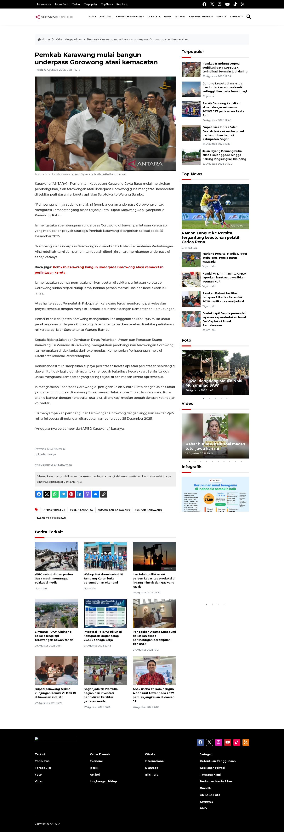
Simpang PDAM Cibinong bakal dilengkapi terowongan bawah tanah (54, 636)
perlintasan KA (81, 510)
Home (92, 16)
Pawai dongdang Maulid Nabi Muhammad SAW (213, 383)
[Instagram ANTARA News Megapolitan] (219, 4)
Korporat (206, 801)
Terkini (76, 4)
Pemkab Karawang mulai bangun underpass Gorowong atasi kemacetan (137, 39)
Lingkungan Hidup (201, 16)
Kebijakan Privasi (212, 768)
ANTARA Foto (210, 795)
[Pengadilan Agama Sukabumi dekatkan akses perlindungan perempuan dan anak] (154, 613)
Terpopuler (90, 4)
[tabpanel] (215, 372)
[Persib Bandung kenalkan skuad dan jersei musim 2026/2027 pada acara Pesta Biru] (191, 109)
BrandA (205, 788)
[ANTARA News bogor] (54, 16)
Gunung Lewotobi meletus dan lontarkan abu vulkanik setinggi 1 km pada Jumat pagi (224, 87)
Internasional (154, 761)
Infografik (192, 466)
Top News (107, 4)
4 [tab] (221, 398)
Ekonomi (96, 761)
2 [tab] (210, 398)
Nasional (106, 16)
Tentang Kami (210, 774)
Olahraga (151, 768)
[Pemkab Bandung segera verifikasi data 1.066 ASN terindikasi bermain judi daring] (191, 69)
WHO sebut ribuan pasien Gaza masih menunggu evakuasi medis (54, 578)
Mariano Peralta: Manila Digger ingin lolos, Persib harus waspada (224, 258)
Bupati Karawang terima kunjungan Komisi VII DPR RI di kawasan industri (55, 693)
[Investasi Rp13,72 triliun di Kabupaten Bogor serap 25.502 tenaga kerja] (105, 613)
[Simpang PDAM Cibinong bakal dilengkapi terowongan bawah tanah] (56, 613)
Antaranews (44, 4)
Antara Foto (61, 4)
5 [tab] (227, 398)
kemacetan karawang (114, 510)
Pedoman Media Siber (216, 781)
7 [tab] (224, 461)
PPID (203, 808)
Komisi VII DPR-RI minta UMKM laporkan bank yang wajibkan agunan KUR (224, 277)
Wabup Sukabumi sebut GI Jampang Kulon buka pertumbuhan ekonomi (103, 578)
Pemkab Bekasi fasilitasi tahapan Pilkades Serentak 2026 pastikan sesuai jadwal (223, 297)
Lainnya (235, 16)
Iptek (167, 16)
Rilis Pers (121, 4)
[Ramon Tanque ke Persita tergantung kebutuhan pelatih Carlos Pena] (215, 206)
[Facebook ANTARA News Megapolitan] (204, 4)
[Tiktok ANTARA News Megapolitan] (235, 4)
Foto (186, 340)
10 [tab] (241, 461)
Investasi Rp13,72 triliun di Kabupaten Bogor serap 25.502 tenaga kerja (103, 636)
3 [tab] (215, 398)
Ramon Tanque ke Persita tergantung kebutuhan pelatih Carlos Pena (211, 237)
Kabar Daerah (100, 754)
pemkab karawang (148, 510)
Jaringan (206, 754)
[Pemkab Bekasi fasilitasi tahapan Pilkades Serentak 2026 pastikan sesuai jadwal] (191, 299)
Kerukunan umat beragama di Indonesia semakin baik (214, 588)
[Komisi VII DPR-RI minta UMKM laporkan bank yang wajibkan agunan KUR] (191, 279)
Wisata (221, 16)
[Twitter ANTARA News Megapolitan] (212, 4)
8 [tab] (230, 461)
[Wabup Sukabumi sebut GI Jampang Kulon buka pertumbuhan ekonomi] (105, 556)
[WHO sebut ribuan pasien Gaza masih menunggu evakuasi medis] (56, 556)
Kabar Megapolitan (129, 16)
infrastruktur (54, 510)
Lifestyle (154, 16)
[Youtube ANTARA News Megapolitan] (227, 4)
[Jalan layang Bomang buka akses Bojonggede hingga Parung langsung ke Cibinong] (191, 156)
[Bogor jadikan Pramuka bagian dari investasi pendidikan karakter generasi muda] (105, 670)
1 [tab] (204, 398)
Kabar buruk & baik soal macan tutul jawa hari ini (215, 446)
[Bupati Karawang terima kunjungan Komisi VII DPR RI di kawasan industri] (56, 670)
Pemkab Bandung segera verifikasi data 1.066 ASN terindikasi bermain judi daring (224, 67)
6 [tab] (218, 461)
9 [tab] (236, 461)
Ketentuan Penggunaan (218, 761)
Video (188, 403)
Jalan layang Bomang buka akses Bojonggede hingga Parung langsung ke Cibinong (224, 155)
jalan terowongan (51, 518)
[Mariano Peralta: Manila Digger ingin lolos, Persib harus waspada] (191, 259)
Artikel (180, 16)
